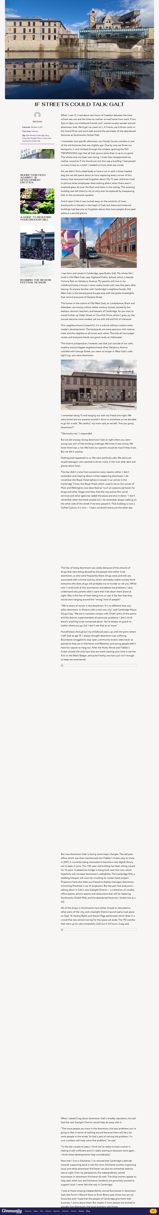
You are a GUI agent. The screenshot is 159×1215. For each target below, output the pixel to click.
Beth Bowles (37, 121)
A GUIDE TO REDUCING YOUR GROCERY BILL (35, 218)
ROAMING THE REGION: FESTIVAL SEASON (35, 281)
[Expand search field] (153, 1211)
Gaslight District (36, 138)
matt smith (47, 138)
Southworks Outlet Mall (31, 141)
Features (35, 131)
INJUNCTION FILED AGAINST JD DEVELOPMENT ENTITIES (33, 179)
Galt (28, 138)
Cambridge (40, 135)
